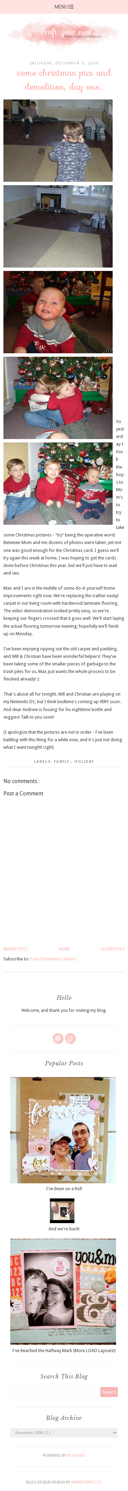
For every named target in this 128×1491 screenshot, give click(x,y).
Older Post (113, 949)
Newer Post (15, 949)
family (62, 761)
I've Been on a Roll (64, 1188)
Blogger (76, 1455)
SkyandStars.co (86, 1482)
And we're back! (64, 1228)
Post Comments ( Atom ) (53, 958)
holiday (84, 761)
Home (64, 949)
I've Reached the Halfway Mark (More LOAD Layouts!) (64, 1350)
